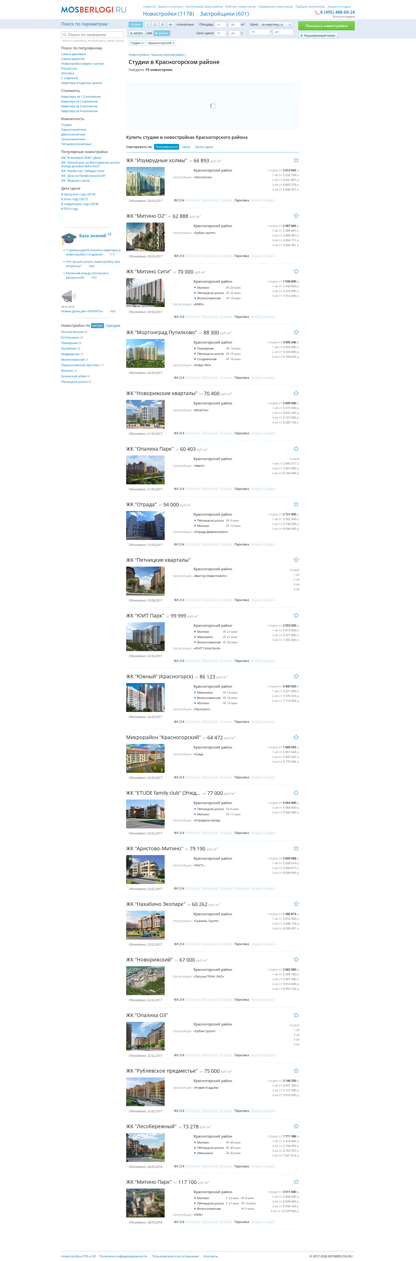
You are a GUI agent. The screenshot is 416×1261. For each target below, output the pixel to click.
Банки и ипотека (170, 6)
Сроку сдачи (204, 147)
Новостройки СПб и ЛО (78, 1256)
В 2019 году (69, 209)
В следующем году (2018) (79, 204)
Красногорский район (168, 54)
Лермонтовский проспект (80, 365)
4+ (170, 24)
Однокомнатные (73, 129)
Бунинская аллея (73, 376)
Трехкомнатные (73, 139)
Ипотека (67, 73)
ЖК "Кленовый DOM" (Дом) (81, 158)
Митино (67, 370)
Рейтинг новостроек (240, 6)
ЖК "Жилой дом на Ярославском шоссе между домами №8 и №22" (90, 164)
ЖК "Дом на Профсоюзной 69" (83, 176)
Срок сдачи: (205, 33)
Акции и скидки (339, 6)
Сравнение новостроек (275, 6)
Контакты (211, 1256)
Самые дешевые (73, 54)
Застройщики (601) (224, 13)
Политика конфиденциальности (123, 1256)
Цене (186, 147)
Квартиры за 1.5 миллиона (81, 96)
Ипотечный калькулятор (204, 6)
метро (138, 33)
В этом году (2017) (74, 199)
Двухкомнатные (73, 134)
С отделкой (69, 78)
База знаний (95, 235)
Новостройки (139, 54)
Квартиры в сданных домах (81, 83)
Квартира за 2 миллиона (79, 101)
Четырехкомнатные (76, 144)
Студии (66, 125)
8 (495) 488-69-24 (337, 12)
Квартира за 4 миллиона (79, 111)
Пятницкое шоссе (74, 382)
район (163, 33)
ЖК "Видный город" (75, 180)
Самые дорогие (72, 59)
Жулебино (69, 348)
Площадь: (206, 24)
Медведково (70, 354)
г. (242, 33)
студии (136, 24)
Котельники (70, 337)
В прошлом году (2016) (78, 194)
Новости (149, 6)
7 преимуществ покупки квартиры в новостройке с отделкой (93, 252)
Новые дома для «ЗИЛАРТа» (82, 311)
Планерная (69, 343)
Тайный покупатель (310, 6)
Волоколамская (72, 359)
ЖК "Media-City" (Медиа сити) (82, 171)
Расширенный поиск (319, 35)
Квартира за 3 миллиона (79, 106)
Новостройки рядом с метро (82, 63)
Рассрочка (69, 68)
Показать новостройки (327, 25)
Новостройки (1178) (168, 13)
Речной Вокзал (72, 332)
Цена (254, 24)
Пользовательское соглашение (175, 1256)
